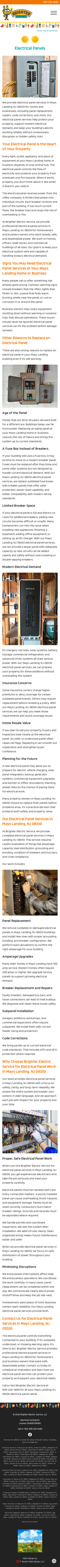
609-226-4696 (50, 2)
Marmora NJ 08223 (19, 1459)
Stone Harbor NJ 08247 (37, 1463)
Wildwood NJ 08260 (39, 1466)
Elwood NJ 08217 (12, 1454)
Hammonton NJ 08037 (11, 1457)
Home (39, 30)
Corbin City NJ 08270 (17, 1481)
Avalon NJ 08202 (40, 1447)
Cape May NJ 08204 (35, 1450)
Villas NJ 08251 (25, 1466)
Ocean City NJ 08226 (17, 1461)
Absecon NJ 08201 (25, 1447)
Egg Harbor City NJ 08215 (19, 1452)
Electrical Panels (50, 30)
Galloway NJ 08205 (46, 1454)
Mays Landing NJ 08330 (36, 1459)
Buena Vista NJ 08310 (18, 1450)
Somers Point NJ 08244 (19, 1463)
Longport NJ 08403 (43, 1457)
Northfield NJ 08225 (30, 1474)
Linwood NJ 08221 (28, 1457)
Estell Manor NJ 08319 (29, 1454)
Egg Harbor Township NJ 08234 (42, 1452)
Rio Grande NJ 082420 (35, 1461)
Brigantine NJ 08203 (46, 1470)
